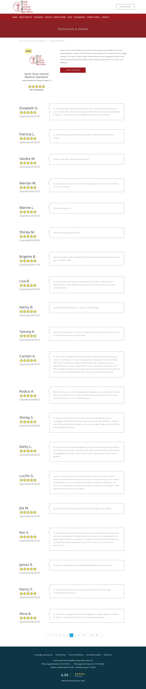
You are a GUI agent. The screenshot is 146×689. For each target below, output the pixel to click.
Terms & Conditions (76, 655)
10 (83, 635)
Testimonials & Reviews (57, 41)
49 (92, 635)
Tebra (83, 681)
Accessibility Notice (93, 655)
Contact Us (108, 655)
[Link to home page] (18, 7)
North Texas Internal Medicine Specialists (32, 41)
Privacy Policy (61, 655)
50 (97, 635)
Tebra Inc (49, 655)
